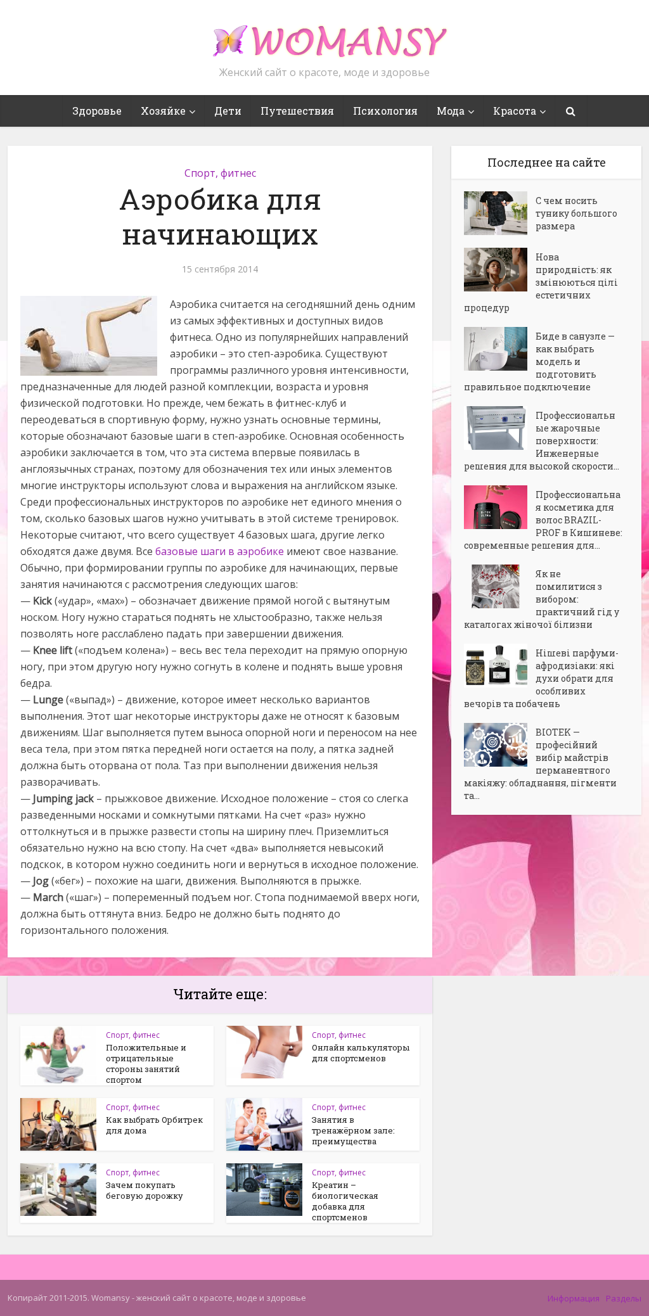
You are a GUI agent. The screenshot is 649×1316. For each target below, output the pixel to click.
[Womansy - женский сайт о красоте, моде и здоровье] (324, 35)
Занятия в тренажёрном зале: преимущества (353, 1130)
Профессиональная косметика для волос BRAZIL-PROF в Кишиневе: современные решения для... (543, 520)
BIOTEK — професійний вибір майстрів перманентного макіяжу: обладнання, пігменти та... (540, 764)
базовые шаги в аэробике (219, 551)
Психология (385, 110)
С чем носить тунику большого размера (576, 213)
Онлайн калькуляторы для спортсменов (360, 1053)
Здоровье (97, 110)
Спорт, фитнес (220, 173)
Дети (227, 110)
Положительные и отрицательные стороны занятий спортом (146, 1063)
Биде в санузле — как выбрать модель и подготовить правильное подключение (539, 361)
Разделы (623, 1298)
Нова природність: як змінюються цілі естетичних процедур (541, 282)
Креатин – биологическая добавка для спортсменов (345, 1201)
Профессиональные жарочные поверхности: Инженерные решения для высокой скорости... (541, 440)
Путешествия (297, 110)
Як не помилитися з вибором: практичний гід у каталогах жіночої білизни (541, 599)
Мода (451, 110)
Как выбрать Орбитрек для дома (154, 1125)
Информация (574, 1298)
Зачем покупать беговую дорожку (144, 1190)
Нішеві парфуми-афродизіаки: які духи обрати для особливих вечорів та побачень (541, 678)
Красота (514, 110)
